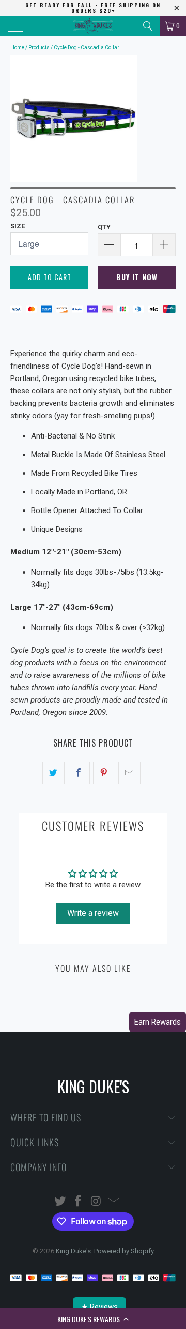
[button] (93, 1318)
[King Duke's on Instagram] (96, 1201)
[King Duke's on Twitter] (60, 1201)
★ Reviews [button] (99, 1306)
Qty (104, 227)
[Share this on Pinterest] (104, 773)
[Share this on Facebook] (79, 773)
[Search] (148, 26)
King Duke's (73, 1251)
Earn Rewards (157, 1022)
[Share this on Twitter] (53, 773)
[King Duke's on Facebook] (78, 1201)
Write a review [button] (93, 913)
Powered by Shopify (124, 1251)
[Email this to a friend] (129, 773)
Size (17, 226)
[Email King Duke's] (114, 1201)
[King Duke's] (93, 26)
